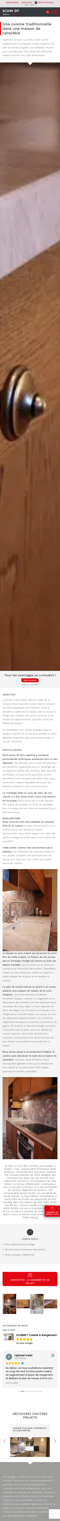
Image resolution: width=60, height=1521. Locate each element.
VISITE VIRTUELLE (46, 3)
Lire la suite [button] (12, 1383)
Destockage (12, 3)
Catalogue (26, 3)
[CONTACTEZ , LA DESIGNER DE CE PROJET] (30, 1276)
